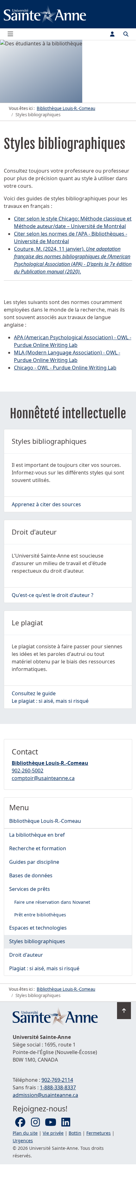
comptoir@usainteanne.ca (43, 778)
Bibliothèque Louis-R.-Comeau (50, 763)
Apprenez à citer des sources (46, 504)
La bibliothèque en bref (37, 834)
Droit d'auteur (26, 954)
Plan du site (25, 1133)
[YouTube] (50, 1122)
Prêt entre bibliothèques (40, 915)
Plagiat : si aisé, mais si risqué (44, 968)
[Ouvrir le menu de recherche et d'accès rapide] (126, 34)
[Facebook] (20, 1122)
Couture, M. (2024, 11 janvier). (50, 248)
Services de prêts (29, 889)
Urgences (23, 1141)
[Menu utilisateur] (112, 34)
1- (58, 1087)
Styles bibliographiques (37, 941)
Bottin (75, 1133)
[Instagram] (35, 1122)
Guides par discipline (34, 861)
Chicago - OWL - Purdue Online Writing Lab (65, 367)
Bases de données (31, 875)
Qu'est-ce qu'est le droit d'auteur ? (52, 595)
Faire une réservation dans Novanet (52, 902)
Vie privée (53, 1133)
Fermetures (98, 1133)
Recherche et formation (37, 848)
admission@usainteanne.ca (45, 1095)
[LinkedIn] (65, 1122)
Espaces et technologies (38, 927)
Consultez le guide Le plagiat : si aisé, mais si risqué (50, 697)
